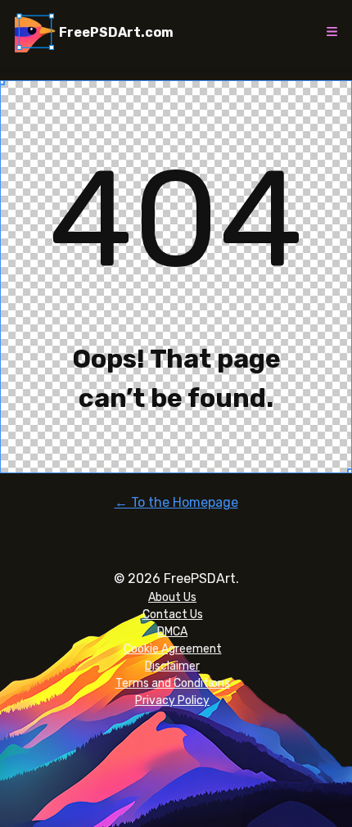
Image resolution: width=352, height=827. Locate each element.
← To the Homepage (176, 502)
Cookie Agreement (173, 649)
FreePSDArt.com (116, 32)
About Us (172, 597)
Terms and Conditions (172, 683)
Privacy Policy (172, 700)
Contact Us (172, 614)
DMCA (172, 632)
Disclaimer (172, 666)
